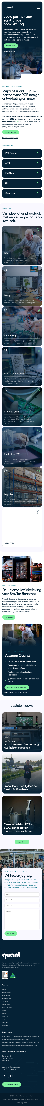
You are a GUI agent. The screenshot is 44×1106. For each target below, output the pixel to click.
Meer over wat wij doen (10, 138)
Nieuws (4, 1013)
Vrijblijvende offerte (11, 1084)
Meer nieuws (22, 842)
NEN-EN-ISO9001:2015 (34, 1099)
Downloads (6, 1025)
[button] (38, 7)
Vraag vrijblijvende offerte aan (16, 687)
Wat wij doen (10, 46)
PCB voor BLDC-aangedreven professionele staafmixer (20, 1037)
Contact (5, 1022)
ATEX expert (6, 998)
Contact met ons (10, 132)
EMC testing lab (7, 1007)
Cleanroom (6, 1004)
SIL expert (5, 1001)
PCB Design (6, 995)
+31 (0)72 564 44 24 (9, 1069)
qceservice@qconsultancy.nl (11, 1067)
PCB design (7, 106)
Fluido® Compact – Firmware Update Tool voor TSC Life (20, 1043)
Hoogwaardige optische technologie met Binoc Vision (19, 1046)
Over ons (5, 1016)
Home (4, 989)
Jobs (3, 1019)
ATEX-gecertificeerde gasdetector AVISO (16, 1040)
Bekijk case (9, 617)
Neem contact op (9, 51)
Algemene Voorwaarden (19, 1099)
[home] (11, 8)
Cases (4, 1010)
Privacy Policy (7, 1099)
